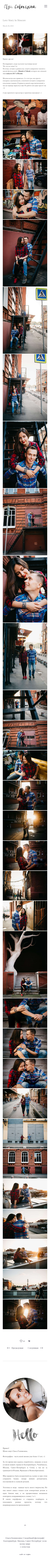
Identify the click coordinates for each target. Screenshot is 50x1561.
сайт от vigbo (25, 1554)
